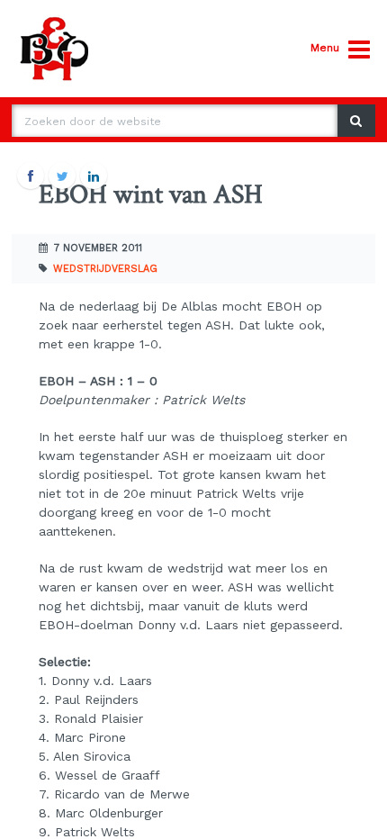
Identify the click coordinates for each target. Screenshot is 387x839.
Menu (324, 47)
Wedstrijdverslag (105, 269)
